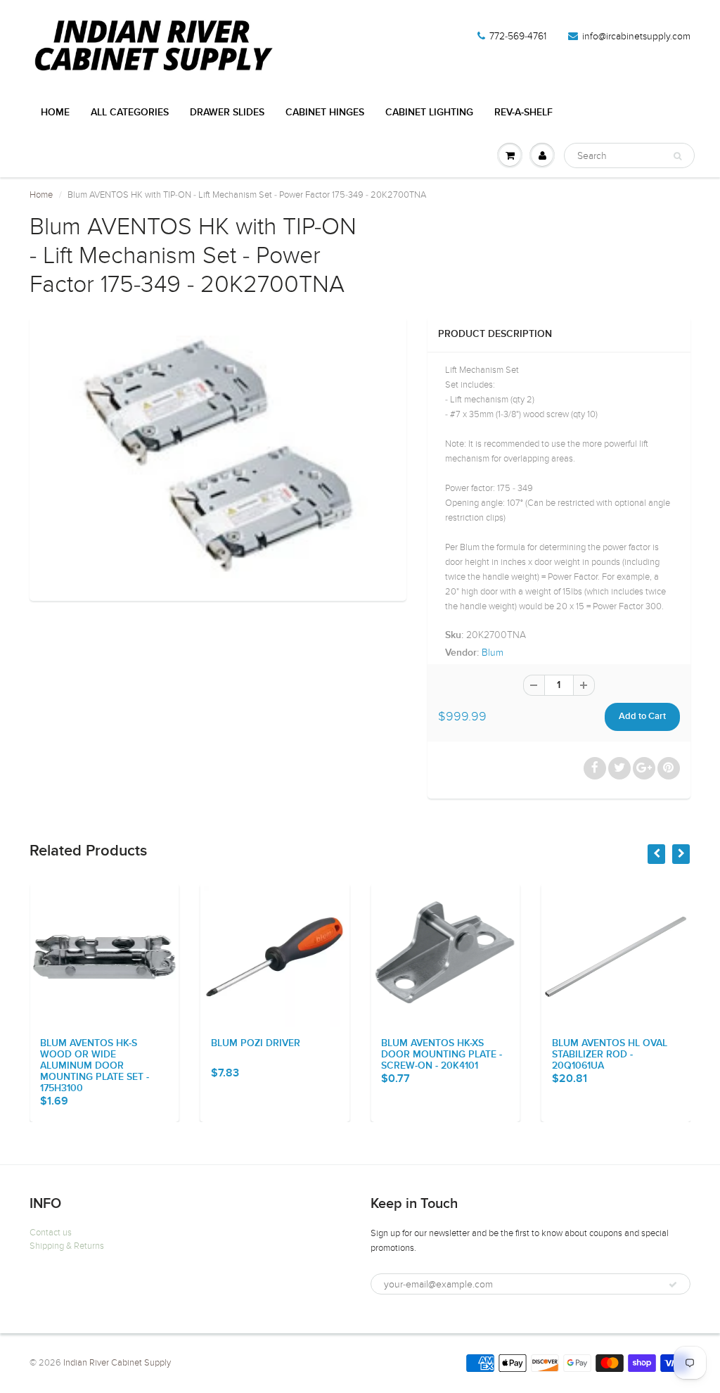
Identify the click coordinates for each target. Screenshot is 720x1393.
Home (55, 112)
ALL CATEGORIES (130, 112)
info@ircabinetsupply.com (636, 36)
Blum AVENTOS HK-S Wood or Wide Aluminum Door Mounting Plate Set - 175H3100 (94, 1065)
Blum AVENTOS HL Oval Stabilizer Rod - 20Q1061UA (609, 1054)
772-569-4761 (517, 36)
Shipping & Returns (67, 1246)
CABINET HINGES (324, 112)
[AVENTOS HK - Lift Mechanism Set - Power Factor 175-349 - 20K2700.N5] (218, 457)
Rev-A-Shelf (523, 112)
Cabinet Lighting (429, 112)
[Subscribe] (673, 1284)
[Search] (677, 156)
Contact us (51, 1232)
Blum (492, 653)
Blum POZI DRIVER (255, 1043)
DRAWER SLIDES (227, 112)
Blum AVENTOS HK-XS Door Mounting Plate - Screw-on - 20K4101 (441, 1054)
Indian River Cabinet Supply (117, 1362)
